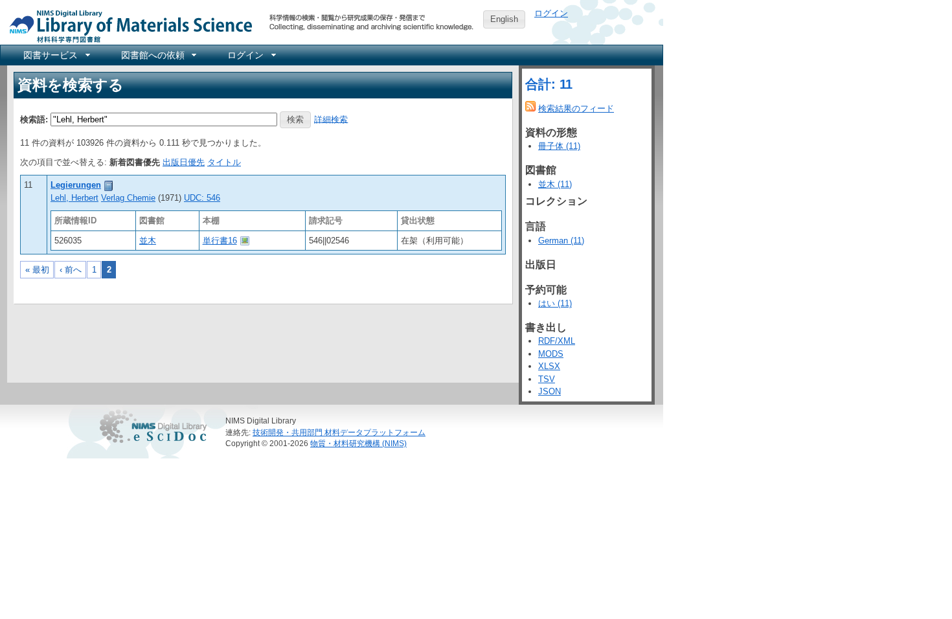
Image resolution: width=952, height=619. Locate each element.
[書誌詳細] (109, 185)
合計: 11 (548, 84)
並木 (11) (555, 184)
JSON (549, 391)
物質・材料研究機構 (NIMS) (358, 443)
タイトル (224, 162)
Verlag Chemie (128, 198)
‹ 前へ (71, 270)
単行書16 (220, 240)
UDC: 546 (202, 198)
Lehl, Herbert (74, 198)
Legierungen (76, 185)
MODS (550, 354)
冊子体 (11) (559, 146)
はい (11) (555, 303)
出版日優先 (184, 162)
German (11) (561, 240)
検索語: (34, 119)
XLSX (549, 366)
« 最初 (37, 270)
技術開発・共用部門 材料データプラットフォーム (339, 432)
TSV (546, 379)
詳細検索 (331, 119)
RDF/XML (556, 341)
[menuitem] (56, 55)
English (504, 19)
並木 (147, 240)
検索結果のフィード (576, 108)
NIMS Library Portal (127, 25)
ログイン (551, 13)
